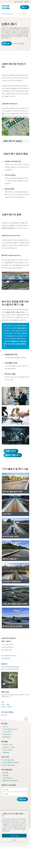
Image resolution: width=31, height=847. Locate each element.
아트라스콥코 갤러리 (9, 765)
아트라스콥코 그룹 (8, 760)
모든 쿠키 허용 (14, 835)
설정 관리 (14, 840)
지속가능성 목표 (7, 778)
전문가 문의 (6, 43)
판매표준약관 (7, 737)
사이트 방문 (22, 799)
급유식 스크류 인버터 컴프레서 (10, 669)
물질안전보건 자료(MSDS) (10, 780)
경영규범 (5, 772)
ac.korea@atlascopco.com (8, 655)
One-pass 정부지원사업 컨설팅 (10, 667)
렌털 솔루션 (6, 752)
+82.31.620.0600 (5, 658)
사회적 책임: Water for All (10, 729)
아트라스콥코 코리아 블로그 (11, 762)
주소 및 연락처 (7, 732)
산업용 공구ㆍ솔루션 (9, 747)
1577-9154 (4, 715)
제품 (2, 702)
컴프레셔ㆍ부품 (7, 744)
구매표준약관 (7, 734)
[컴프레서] (14, 13)
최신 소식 (5, 726)
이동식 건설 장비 (8, 750)
